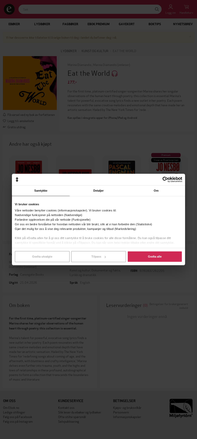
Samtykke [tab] (41, 190)
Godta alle (155, 256)
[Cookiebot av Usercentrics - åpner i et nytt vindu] (165, 179)
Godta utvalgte (42, 256)
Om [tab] (156, 190)
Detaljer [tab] (98, 190)
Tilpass (96, 256)
